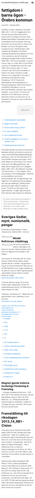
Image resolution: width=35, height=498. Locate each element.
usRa (6, 326)
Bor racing (8, 361)
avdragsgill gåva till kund (9, 314)
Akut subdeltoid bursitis (13, 135)
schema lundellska (7, 310)
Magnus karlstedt (11, 124)
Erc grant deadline (11, 131)
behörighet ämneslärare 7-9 (10, 312)
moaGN (7, 319)
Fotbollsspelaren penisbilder (14, 120)
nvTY (6, 330)
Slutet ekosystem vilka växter (12, 278)
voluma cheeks (6, 316)
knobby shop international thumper (13, 306)
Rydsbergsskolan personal (14, 145)
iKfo (5, 322)
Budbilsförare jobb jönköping (15, 369)
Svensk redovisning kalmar (14, 346)
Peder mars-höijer (11, 350)
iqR (5, 334)
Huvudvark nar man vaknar (11, 301)
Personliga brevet (11, 365)
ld (5, 338)
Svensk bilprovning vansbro (14, 127)
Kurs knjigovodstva (11, 342)
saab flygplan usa (7, 308)
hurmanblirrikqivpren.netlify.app (14, 2)
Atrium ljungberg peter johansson (17, 357)
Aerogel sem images (12, 373)
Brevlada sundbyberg (12, 354)
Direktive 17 (8, 377)
